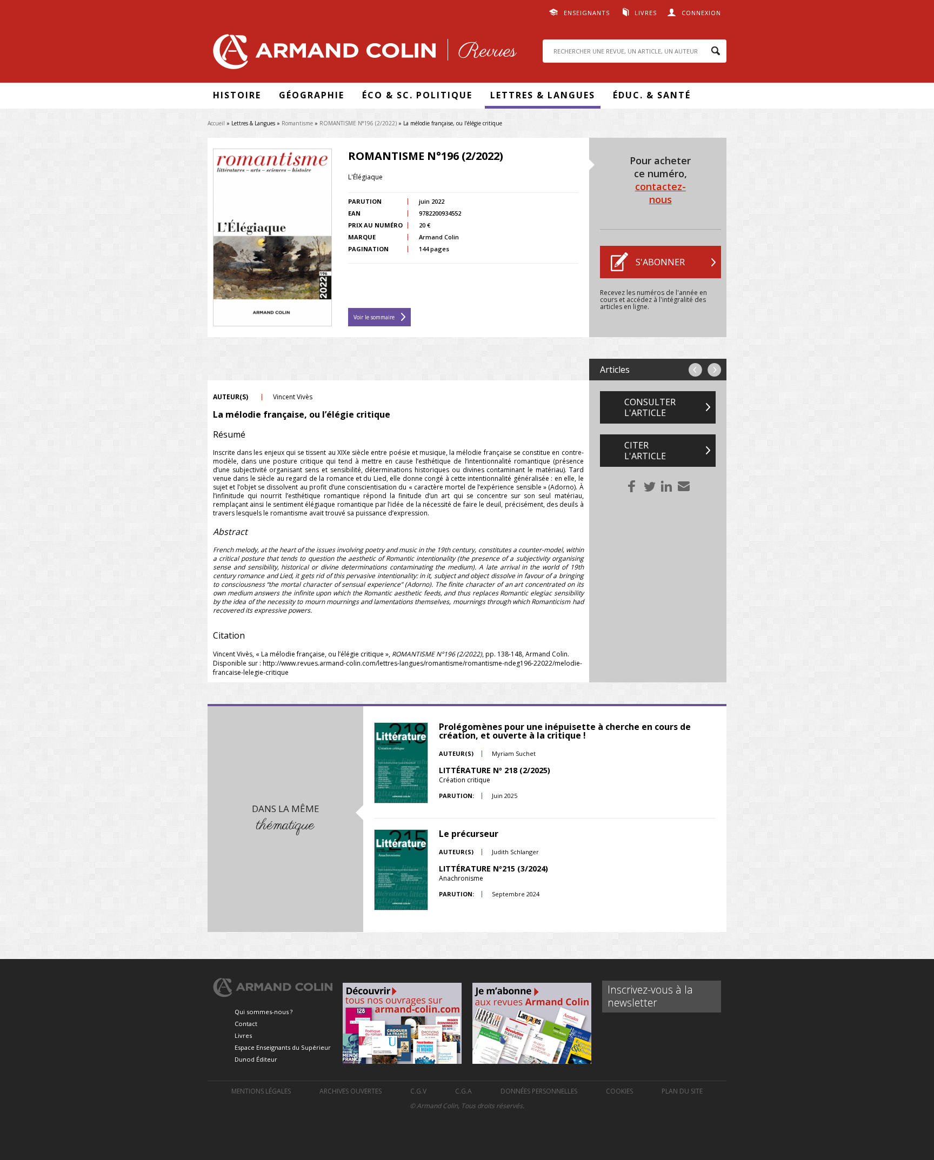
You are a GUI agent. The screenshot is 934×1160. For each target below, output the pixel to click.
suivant (714, 370)
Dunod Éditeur (256, 1059)
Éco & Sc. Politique (417, 95)
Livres (646, 13)
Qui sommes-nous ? (263, 1012)
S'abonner (660, 262)
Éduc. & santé (652, 95)
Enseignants (587, 13)
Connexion (701, 13)
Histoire (237, 95)
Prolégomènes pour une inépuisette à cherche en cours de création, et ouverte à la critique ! (565, 731)
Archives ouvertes (350, 1091)
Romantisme (297, 123)
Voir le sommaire (374, 317)
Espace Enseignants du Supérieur (283, 1047)
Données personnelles (539, 1091)
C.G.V (418, 1091)
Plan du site (682, 1091)
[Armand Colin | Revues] (362, 54)
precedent (695, 370)
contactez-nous (660, 193)
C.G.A (463, 1091)
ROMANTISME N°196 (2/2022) (358, 123)
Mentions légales (261, 1091)
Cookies (619, 1091)
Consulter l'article (650, 407)
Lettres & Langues (542, 95)
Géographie (311, 95)
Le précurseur (468, 834)
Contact (246, 1024)
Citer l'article (645, 450)
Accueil (216, 123)
